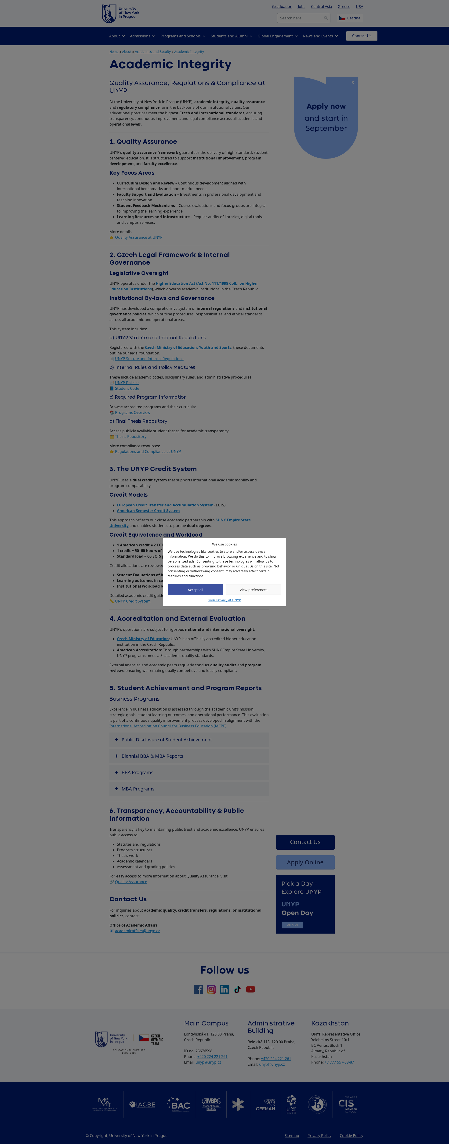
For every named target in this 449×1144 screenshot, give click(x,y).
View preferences (253, 589)
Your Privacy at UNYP (224, 600)
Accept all (195, 589)
